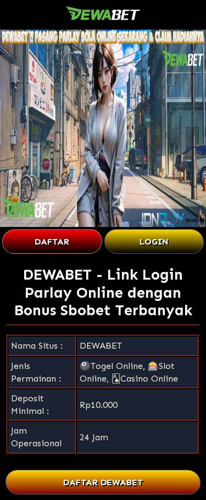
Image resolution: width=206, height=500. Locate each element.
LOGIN (154, 241)
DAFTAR (52, 241)
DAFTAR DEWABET (102, 482)
